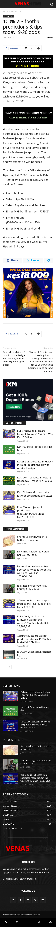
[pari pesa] (28, 293)
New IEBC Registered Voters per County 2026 (33, 553)
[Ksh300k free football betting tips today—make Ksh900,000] (9, 480)
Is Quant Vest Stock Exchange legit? (34, 653)
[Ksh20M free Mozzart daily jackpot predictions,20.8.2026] (9, 495)
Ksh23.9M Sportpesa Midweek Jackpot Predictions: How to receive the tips (35, 465)
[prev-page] (5, 667)
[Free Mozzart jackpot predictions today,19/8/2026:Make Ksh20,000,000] (9, 510)
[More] (38, 48)
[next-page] (9, 667)
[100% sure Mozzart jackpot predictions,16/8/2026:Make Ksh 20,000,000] (9, 603)
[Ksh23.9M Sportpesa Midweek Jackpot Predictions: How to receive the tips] (9, 464)
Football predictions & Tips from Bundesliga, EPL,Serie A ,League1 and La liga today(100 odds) (14, 358)
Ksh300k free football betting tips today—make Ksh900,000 (35, 479)
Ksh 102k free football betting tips (34, 448)
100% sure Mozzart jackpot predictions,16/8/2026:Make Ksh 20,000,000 (34, 604)
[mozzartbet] (28, 115)
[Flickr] (28, 900)
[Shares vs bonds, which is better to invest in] (9, 541)
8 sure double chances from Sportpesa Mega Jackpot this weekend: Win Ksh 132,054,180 (34, 571)
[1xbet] (28, 61)
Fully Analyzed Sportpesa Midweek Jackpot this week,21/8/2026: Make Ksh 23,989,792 (33, 621)
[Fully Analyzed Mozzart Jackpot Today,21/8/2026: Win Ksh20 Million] (9, 433)
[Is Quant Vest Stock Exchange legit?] (9, 654)
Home (5, 11)
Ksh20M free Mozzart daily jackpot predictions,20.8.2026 (34, 494)
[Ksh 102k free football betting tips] (9, 449)
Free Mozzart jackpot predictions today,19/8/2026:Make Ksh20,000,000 (30, 512)
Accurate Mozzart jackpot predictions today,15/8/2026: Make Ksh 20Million (34, 639)
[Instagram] (35, 900)
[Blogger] (13, 900)
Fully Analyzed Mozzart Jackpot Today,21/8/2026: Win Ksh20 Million (35, 434)
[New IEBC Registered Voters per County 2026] (9, 554)
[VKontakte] (43, 900)
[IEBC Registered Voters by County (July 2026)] (9, 588)
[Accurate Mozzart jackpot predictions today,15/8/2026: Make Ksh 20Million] (9, 638)
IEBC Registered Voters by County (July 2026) (32, 587)
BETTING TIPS (16, 11)
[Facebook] (21, 900)
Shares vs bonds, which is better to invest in (32, 538)
